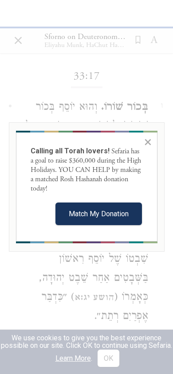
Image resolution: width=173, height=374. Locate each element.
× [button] (148, 141)
